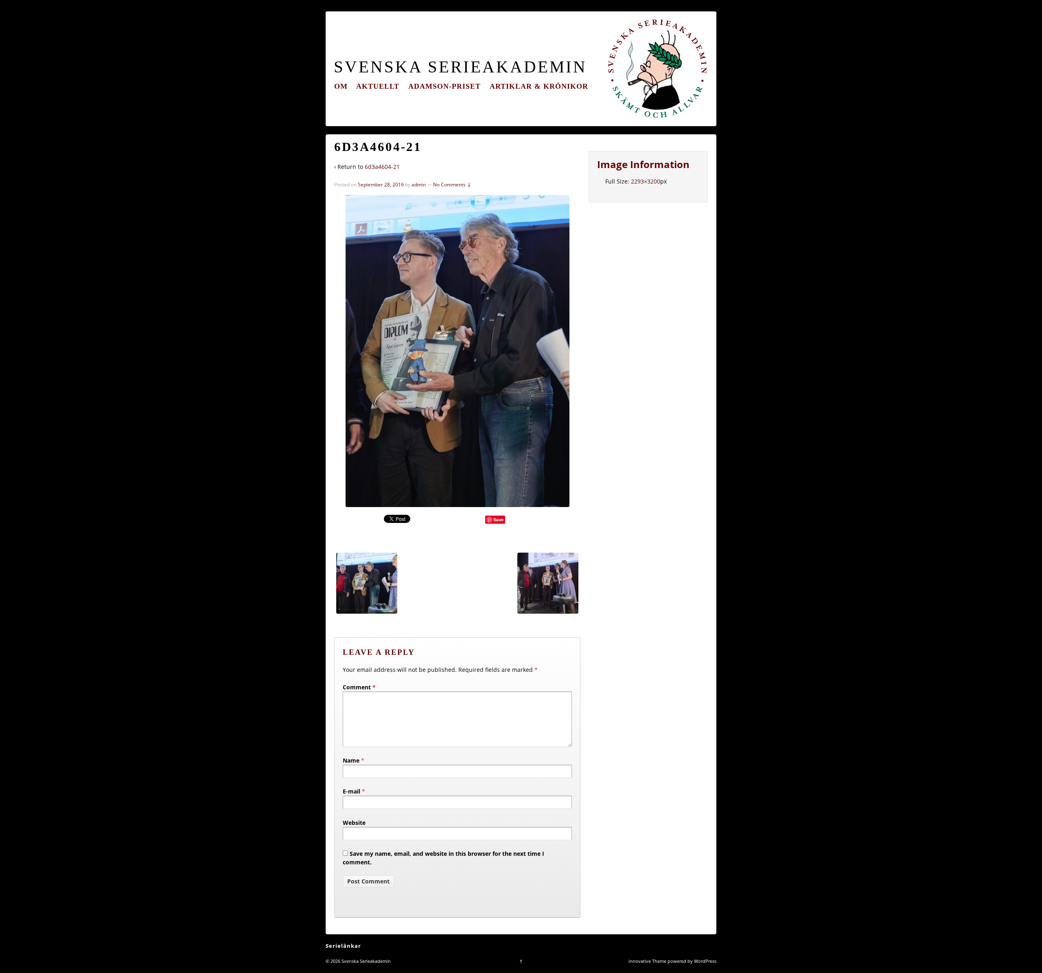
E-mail (351, 791)
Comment (359, 687)
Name (351, 760)
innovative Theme (647, 961)
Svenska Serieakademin (460, 67)
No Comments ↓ (452, 184)
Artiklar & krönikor (539, 86)
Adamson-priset (444, 86)
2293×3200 (645, 181)
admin (419, 184)
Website (354, 823)
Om (341, 86)
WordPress (705, 961)
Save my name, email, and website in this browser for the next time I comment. (443, 858)
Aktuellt (377, 86)
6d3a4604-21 (382, 167)
